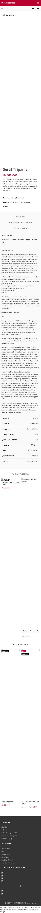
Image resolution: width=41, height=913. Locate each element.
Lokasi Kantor (5, 854)
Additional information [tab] (20, 222)
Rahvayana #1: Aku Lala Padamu (30, 632)
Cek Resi (4, 830)
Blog (2, 851)
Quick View (18, 480)
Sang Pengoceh (7, 802)
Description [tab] (20, 216)
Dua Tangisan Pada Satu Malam (30, 802)
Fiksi (13, 198)
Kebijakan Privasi (7, 860)
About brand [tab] (20, 228)
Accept (2, 912)
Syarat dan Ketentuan (8, 863)
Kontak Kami (5, 857)
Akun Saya (4, 827)
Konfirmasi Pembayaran (9, 836)
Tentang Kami (5, 848)
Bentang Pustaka (13, 202)
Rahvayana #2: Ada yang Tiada (10, 483)
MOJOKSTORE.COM (16, 903)
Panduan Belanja (6, 839)
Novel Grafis (20, 198)
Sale (21, 202)
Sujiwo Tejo (28, 202)
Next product (38, 9)
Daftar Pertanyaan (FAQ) (9, 833)
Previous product (33, 9)
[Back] (2, 9)
